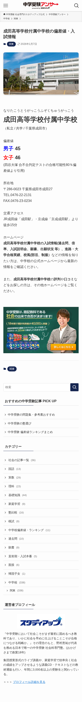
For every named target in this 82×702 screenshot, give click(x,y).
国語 (14, 469)
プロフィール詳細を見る (29, 682)
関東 (11, 44)
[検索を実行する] (74, 387)
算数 (14, 477)
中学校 (16, 582)
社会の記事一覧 (22, 460)
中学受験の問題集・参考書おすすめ (31, 414)
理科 (14, 486)
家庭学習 (16, 503)
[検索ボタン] (76, 5)
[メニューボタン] (5, 5)
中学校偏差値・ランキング (29, 530)
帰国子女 (16, 573)
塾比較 (16, 512)
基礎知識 (17, 495)
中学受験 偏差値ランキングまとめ (30, 432)
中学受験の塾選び (19, 423)
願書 (13, 547)
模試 (13, 521)
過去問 (16, 538)
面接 (13, 564)
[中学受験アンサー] (41, 5)
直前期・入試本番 (22, 556)
